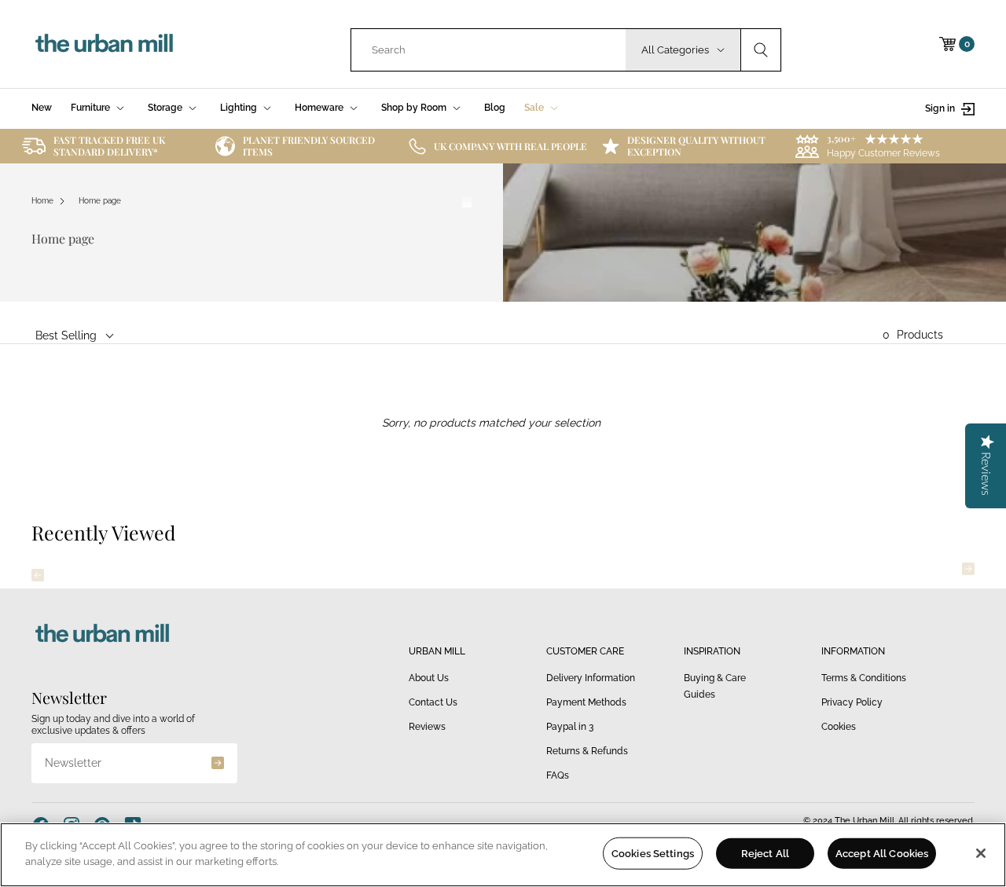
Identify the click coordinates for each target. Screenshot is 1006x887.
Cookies (838, 726)
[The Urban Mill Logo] (104, 44)
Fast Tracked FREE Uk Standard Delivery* (109, 146)
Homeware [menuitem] (319, 107)
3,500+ (841, 138)
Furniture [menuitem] (90, 107)
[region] (503, 855)
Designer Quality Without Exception (696, 146)
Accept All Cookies (881, 854)
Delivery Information (590, 678)
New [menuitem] (41, 107)
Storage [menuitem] (165, 107)
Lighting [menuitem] (238, 107)
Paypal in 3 (569, 726)
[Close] (981, 853)
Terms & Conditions (863, 678)
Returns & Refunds (587, 751)
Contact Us (433, 702)
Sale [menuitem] (534, 107)
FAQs (557, 775)
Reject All (765, 854)
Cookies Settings (652, 854)
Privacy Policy (852, 702)
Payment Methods (586, 702)
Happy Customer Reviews (883, 153)
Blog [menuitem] (494, 107)
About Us (429, 678)
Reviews (427, 726)
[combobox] (488, 50)
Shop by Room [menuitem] (413, 107)
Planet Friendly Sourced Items (309, 146)
